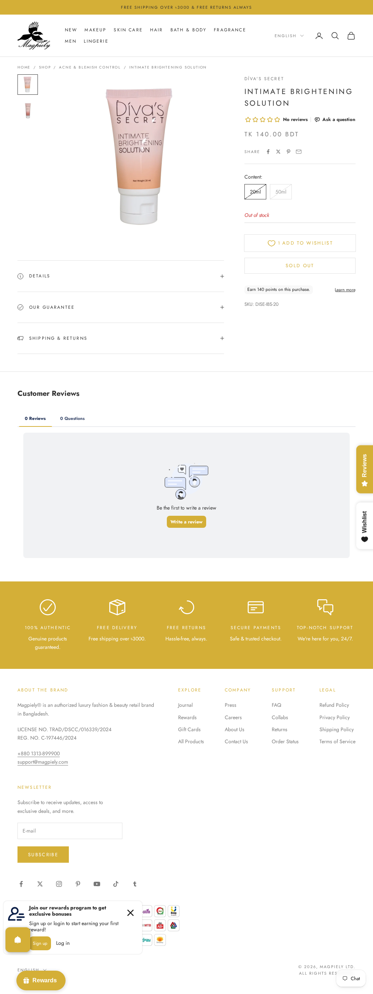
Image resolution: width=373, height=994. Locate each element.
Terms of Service (337, 741)
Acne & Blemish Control (90, 67)
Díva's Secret (264, 78)
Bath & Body (188, 30)
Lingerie (96, 41)
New (71, 30)
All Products (191, 741)
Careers (233, 717)
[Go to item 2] (27, 111)
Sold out (300, 265)
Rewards (187, 717)
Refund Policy (334, 705)
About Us (234, 729)
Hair (156, 30)
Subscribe (43, 854)
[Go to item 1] (27, 84)
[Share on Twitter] (278, 152)
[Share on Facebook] (268, 152)
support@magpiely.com (42, 761)
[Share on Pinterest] (288, 152)
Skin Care (128, 30)
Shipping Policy (336, 729)
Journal (185, 705)
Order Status (285, 741)
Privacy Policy (334, 717)
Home (24, 67)
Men (70, 41)
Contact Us (236, 741)
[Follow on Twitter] (40, 884)
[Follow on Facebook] (21, 884)
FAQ (276, 705)
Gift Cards (189, 729)
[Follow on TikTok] (115, 884)
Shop (45, 67)
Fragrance (230, 30)
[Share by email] (299, 152)
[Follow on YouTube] (97, 884)
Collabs (280, 717)
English (286, 36)
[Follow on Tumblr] (134, 884)
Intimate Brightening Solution (168, 67)
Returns (279, 729)
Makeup (95, 30)
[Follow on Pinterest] (78, 884)
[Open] (17, 939)
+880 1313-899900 (38, 753)
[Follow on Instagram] (59, 884)
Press (230, 705)
